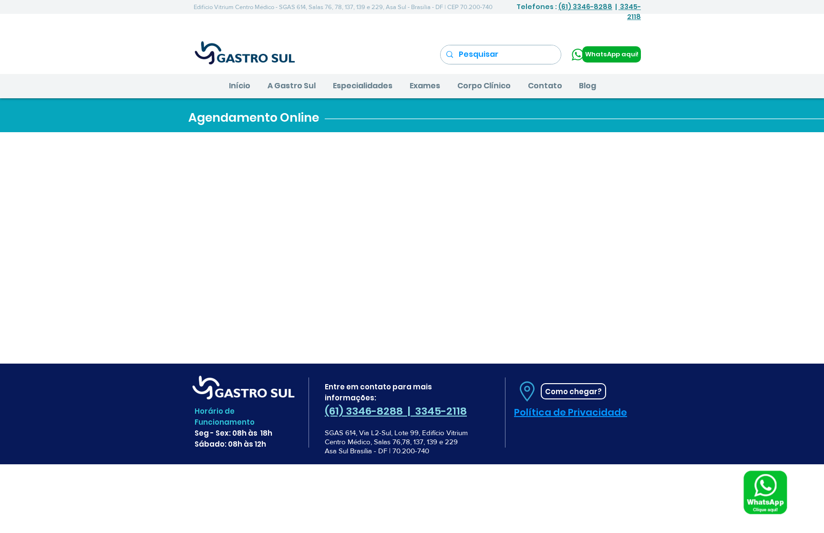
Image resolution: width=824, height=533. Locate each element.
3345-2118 (629, 11)
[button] (291, 86)
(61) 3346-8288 (585, 6)
